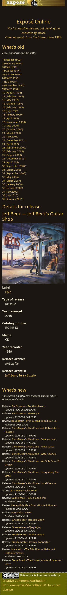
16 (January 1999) (12, 114)
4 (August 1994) (11, 70)
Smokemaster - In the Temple (28, 534)
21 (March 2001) (11, 133)
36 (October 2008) (12, 188)
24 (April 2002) (10, 144)
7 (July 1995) (9, 81)
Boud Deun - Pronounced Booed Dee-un (34, 420)
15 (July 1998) (10, 111)
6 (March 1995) (10, 78)
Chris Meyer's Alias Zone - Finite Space (33, 446)
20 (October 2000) (12, 129)
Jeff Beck (11, 375)
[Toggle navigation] (12, 11)
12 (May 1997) (10, 100)
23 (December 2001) (13, 140)
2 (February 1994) (12, 63)
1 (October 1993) (11, 59)
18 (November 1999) (14, 122)
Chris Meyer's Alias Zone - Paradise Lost (34, 439)
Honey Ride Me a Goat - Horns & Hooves (34, 505)
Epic (8, 292)
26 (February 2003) (13, 151)
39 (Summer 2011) (12, 199)
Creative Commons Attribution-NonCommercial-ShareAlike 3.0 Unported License (31, 585)
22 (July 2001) (10, 136)
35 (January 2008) (12, 184)
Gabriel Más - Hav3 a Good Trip (28, 497)
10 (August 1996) (12, 92)
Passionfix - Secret (21, 512)
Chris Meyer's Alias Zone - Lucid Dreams (34, 483)
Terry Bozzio (27, 375)
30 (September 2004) (14, 166)
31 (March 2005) (11, 169)
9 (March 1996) (10, 89)
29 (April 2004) (10, 162)
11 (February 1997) (13, 96)
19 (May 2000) (10, 125)
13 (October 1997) (12, 103)
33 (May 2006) (10, 177)
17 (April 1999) (10, 118)
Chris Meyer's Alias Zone (22, 490)
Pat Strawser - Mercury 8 (25, 413)
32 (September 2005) (14, 173)
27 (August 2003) (12, 155)
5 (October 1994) (11, 74)
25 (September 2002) (14, 147)
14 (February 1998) (13, 107)
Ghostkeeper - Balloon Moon (28, 519)
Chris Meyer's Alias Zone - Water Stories (34, 453)
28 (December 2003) (13, 158)
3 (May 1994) (9, 67)
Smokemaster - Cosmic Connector (31, 542)
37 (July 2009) (10, 191)
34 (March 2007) (11, 180)
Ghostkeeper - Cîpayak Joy (26, 527)
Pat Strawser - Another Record (28, 406)
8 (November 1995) (13, 85)
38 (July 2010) (10, 195)
